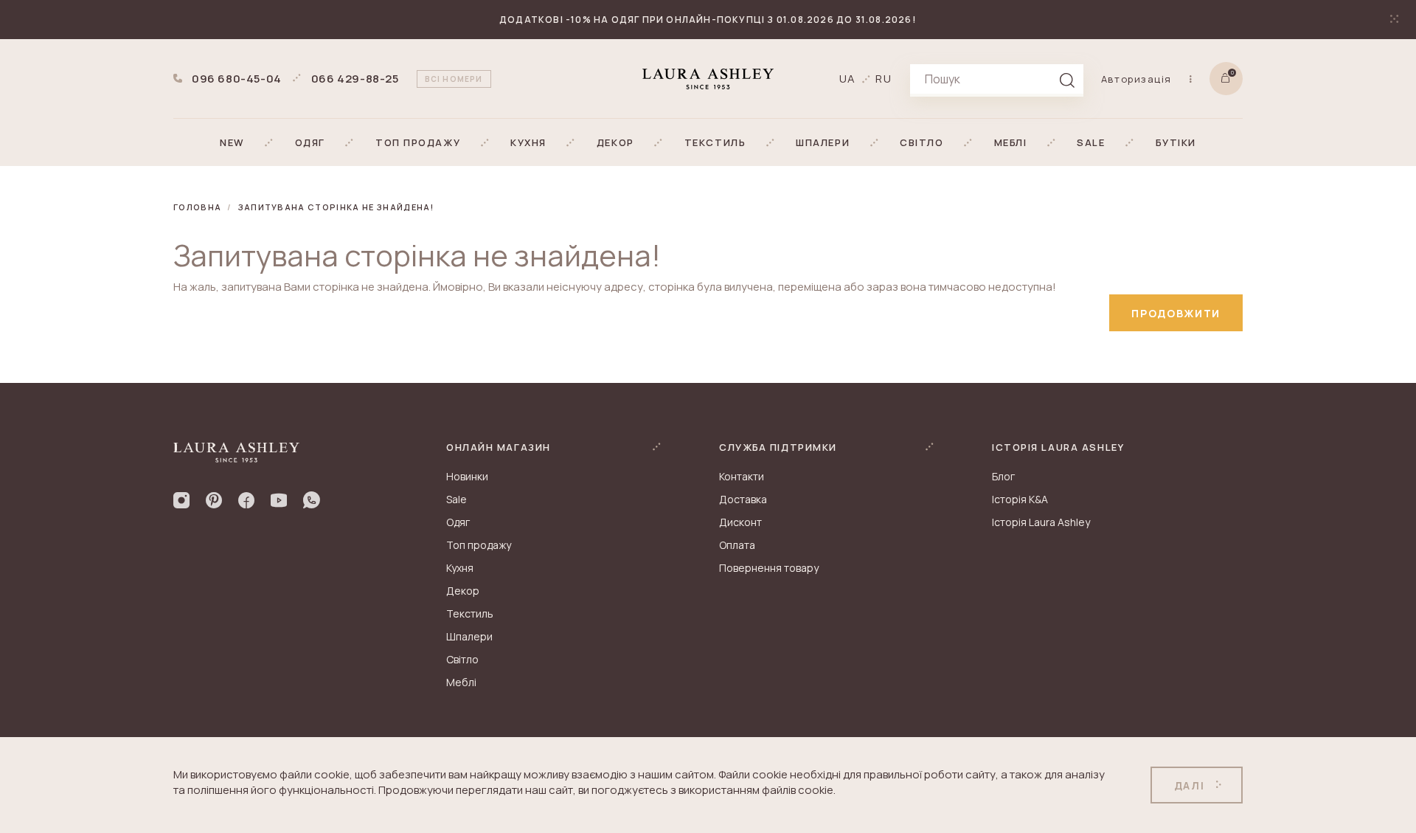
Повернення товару (769, 568)
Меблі (461, 682)
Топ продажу (478, 545)
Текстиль (469, 613)
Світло (462, 659)
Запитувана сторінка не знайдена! (336, 206)
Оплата (737, 545)
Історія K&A (1020, 499)
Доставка (743, 499)
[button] (232, 142)
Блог (1003, 476)
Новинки (467, 476)
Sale (456, 499)
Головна (197, 206)
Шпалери (469, 636)
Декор (462, 591)
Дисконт (740, 522)
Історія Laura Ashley (1041, 522)
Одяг (458, 522)
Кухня (459, 568)
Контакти (741, 476)
